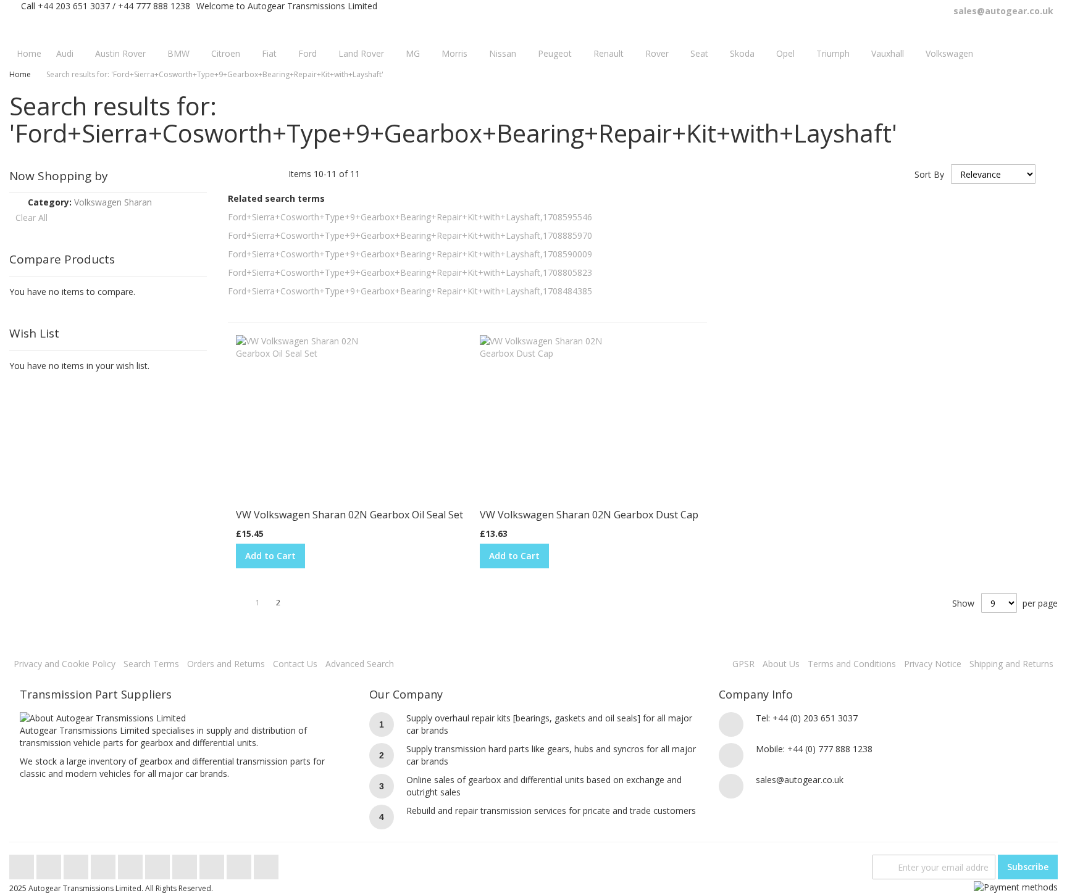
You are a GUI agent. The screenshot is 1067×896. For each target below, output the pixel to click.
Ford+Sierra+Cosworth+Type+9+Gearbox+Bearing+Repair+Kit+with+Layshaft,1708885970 (410, 235)
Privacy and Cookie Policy (64, 664)
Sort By (929, 174)
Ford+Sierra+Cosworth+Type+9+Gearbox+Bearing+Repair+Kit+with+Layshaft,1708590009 (410, 254)
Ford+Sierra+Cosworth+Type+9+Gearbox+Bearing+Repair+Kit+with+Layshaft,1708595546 (410, 217)
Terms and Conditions (852, 664)
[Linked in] (213, 863)
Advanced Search (359, 664)
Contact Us (295, 664)
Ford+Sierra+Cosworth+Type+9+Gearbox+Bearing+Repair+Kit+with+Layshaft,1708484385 (410, 291)
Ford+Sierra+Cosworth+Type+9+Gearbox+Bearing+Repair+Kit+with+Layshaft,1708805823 (410, 272)
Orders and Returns (226, 664)
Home (20, 74)
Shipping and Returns (1011, 664)
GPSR (743, 664)
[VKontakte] (240, 863)
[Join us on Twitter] (22, 863)
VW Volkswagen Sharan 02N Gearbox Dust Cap (589, 514)
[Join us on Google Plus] (77, 863)
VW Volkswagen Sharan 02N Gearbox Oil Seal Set (349, 514)
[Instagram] (158, 863)
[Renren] (266, 863)
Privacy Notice (932, 664)
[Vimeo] (131, 863)
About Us (781, 664)
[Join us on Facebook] (50, 863)
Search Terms (151, 664)
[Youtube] (104, 863)
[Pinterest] (185, 863)
